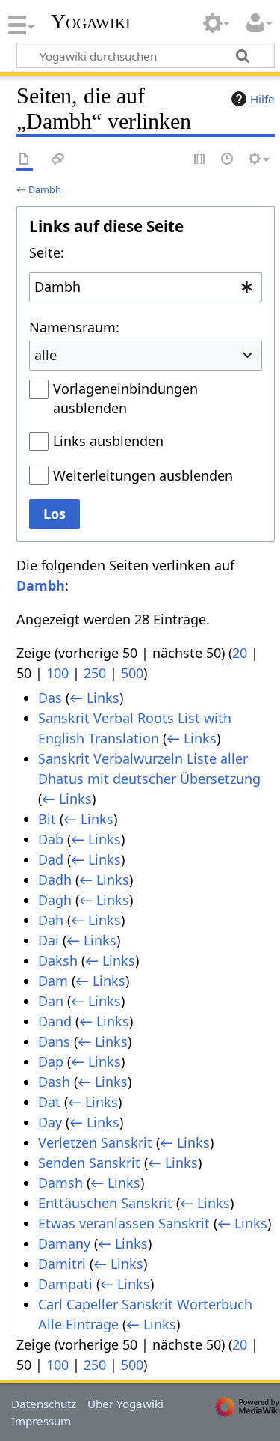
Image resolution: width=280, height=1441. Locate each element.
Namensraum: (74, 327)
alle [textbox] (45, 355)
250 (95, 673)
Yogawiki (91, 21)
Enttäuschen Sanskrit (105, 1203)
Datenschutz (43, 1403)
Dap (50, 1061)
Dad (50, 859)
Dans (54, 1041)
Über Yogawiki (125, 1403)
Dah (50, 920)
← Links (94, 698)
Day (50, 1122)
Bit (47, 819)
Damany (64, 1243)
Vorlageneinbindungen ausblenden (125, 398)
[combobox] (145, 287)
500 (132, 673)
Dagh (55, 900)
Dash (54, 1082)
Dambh (44, 189)
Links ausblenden (108, 441)
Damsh (60, 1183)
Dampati (65, 1284)
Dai (48, 940)
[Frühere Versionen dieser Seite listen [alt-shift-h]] (228, 159)
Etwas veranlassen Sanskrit (124, 1223)
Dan (50, 1001)
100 (57, 673)
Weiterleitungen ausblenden (143, 475)
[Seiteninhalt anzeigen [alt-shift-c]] (24, 159)
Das (50, 698)
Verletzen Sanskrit (95, 1142)
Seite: (46, 252)
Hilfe (262, 98)
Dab (50, 839)
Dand (55, 1021)
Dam (53, 981)
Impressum (41, 1420)
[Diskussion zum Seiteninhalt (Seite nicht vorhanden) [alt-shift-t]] (58, 159)
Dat (49, 1102)
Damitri (62, 1264)
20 (239, 653)
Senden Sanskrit (89, 1163)
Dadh (55, 880)
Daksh (58, 960)
